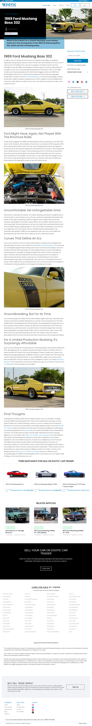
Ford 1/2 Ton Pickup (8, 629)
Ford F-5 (27, 593)
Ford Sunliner (6, 607)
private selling (29, 430)
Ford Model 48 (73, 610)
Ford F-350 (50, 629)
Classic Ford (6, 631)
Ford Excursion (73, 618)
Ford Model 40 (29, 612)
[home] (9, 5)
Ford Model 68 (7, 612)
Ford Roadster (29, 607)
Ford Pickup (50, 607)
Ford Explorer (7, 623)
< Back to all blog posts (12, 14)
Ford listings (8, 364)
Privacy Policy (83, 723)
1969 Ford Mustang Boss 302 (32, 77)
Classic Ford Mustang (53, 631)
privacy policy (81, 65)
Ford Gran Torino (7, 593)
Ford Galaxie (28, 615)
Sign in (85, 5)
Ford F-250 (72, 620)
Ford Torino (50, 601)
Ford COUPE (50, 626)
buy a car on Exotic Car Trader (28, 451)
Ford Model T (73, 601)
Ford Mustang (7, 610)
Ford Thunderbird (8, 604)
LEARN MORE (46, 568)
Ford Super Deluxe (30, 604)
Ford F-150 (28, 629)
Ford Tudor (28, 601)
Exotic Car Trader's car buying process (39, 435)
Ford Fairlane (29, 618)
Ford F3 (49, 618)
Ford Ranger (50, 599)
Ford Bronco (72, 629)
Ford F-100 (6, 618)
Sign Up (76, 687)
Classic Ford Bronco (30, 631)
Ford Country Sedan (75, 596)
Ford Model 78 (7, 601)
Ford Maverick (7, 596)
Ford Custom (6, 626)
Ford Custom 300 (74, 623)
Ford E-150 (28, 623)
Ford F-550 (28, 620)
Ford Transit (72, 599)
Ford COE (5, 599)
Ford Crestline (51, 593)
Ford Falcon (72, 615)
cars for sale (40, 587)
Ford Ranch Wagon (74, 604)
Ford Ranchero (51, 604)
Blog (67, 5)
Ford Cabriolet (29, 626)
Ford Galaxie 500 (52, 615)
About (54, 5)
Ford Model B (29, 610)
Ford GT (5, 615)
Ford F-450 (50, 620)
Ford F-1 (71, 593)
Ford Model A (51, 610)
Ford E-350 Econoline (31, 599)
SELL (75, 5)
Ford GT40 (72, 612)
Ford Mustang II (73, 607)
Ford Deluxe (50, 623)
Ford (70, 631)
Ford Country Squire (52, 596)
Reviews (61, 5)
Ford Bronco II (73, 626)
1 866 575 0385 (9, 1)
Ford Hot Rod (51, 612)
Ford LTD (27, 596)
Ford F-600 (6, 620)
